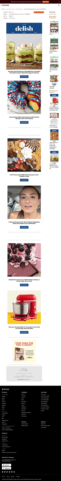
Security (12, 476)
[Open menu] (59, 5)
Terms (8, 476)
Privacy (3, 476)
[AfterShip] (5, 5)
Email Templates (19, 9)
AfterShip (3, 9)
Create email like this (38, 12)
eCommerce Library (10, 9)
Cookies (17, 476)
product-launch (52, 14)
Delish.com (11, 12)
